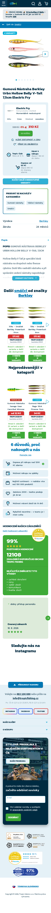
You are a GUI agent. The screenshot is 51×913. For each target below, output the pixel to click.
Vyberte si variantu (16, 358)
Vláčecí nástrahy (35, 202)
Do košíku (25, 133)
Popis (4, 240)
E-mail (9, 798)
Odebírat (13, 817)
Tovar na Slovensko (28, 886)
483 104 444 (23, 694)
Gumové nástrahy (15, 202)
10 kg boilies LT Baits (35, 12)
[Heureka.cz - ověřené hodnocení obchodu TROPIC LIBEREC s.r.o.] (25, 858)
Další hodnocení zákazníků (15, 530)
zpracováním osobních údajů (24, 810)
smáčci (21, 291)
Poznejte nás (25, 455)
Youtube (41, 711)
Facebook (25, 711)
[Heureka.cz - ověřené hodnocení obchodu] (38, 535)
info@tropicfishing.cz (25, 698)
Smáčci (11, 208)
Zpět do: (13, 24)
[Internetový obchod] (13, 3)
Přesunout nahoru (28, 684)
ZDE (14, 16)
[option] (25, 54)
